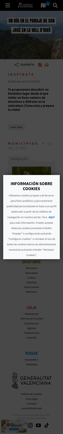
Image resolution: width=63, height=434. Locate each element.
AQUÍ (52, 217)
